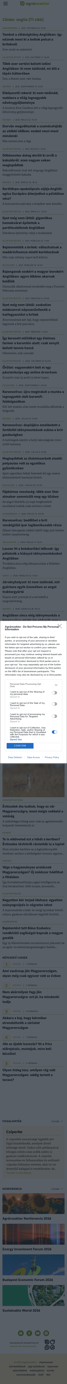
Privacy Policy (52, 757)
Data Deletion (15, 757)
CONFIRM (20, 745)
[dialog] (33, 692)
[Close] (61, 627)
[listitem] (33, 685)
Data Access (33, 757)
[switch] (54, 692)
